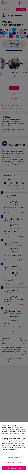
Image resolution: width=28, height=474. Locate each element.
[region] (14, 448)
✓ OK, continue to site (14, 468)
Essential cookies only (14, 463)
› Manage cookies (14, 457)
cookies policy (6, 446)
